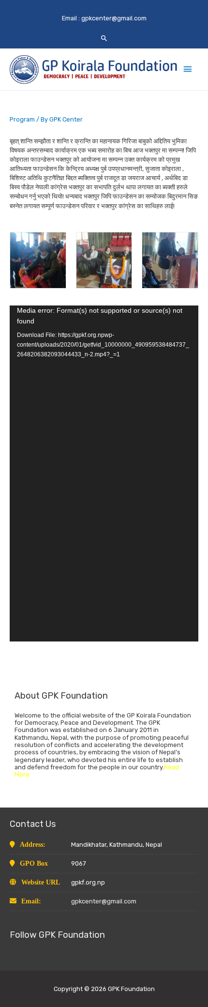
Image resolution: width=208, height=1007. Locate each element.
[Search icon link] (104, 38)
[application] (104, 473)
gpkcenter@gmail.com (114, 18)
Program (22, 119)
